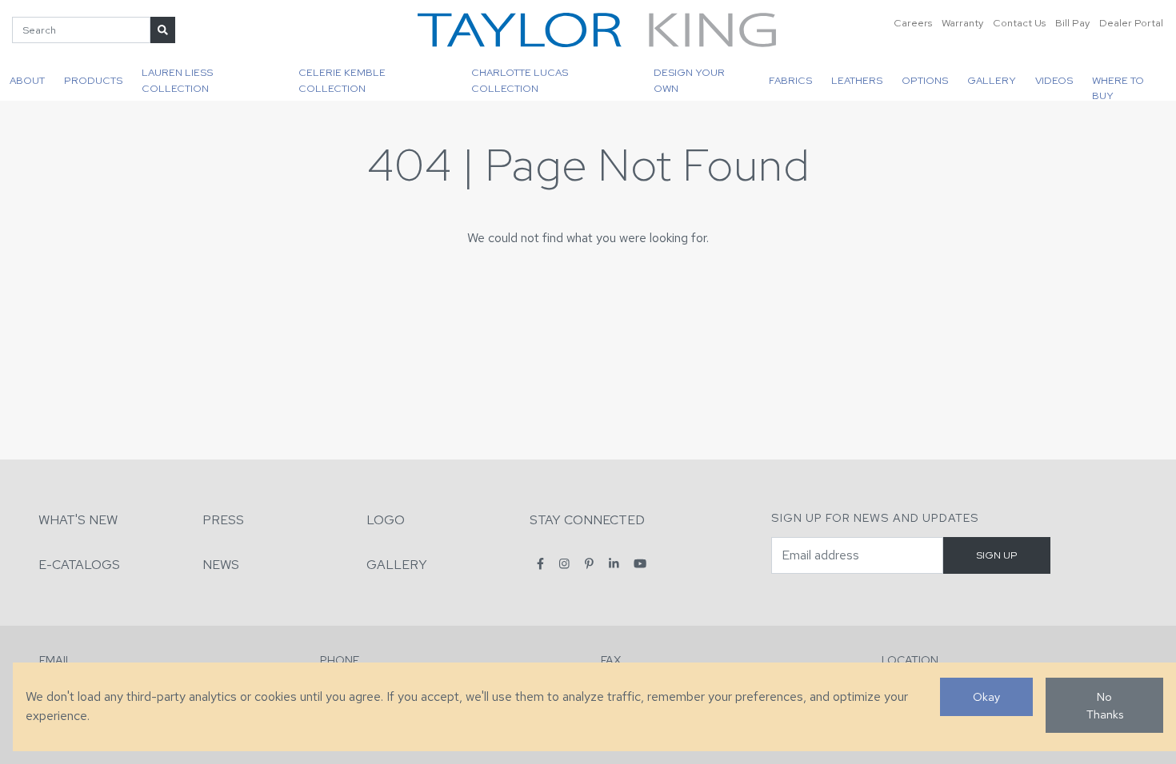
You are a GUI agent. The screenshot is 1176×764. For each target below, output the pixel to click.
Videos (1054, 80)
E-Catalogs (79, 564)
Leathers (856, 80)
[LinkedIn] (614, 563)
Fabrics (790, 80)
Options (925, 80)
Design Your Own (689, 80)
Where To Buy (1118, 87)
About (27, 80)
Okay (986, 696)
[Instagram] (564, 563)
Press (223, 519)
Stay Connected (587, 519)
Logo (385, 519)
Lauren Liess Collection (177, 80)
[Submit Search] (162, 30)
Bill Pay (1072, 23)
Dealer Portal (1131, 23)
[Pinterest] (589, 563)
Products (93, 80)
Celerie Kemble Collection (342, 80)
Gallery (991, 80)
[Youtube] (640, 563)
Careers (913, 23)
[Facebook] (540, 563)
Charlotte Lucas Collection (519, 80)
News (220, 564)
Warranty (962, 23)
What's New (78, 519)
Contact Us (1019, 23)
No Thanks (1104, 705)
